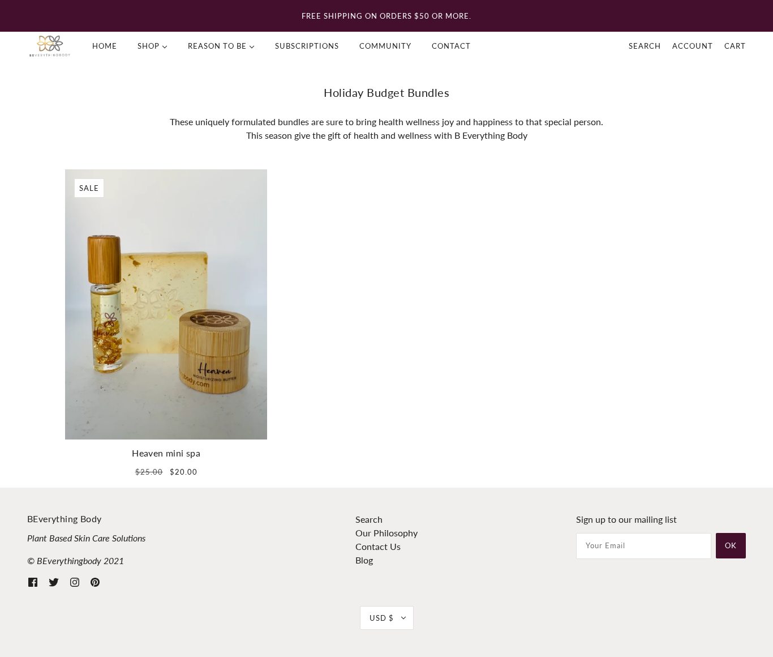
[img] (33, 581)
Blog (364, 559)
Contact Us (378, 546)
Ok (731, 545)
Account (692, 45)
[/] (49, 46)
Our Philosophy (386, 532)
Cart (735, 45)
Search (645, 45)
